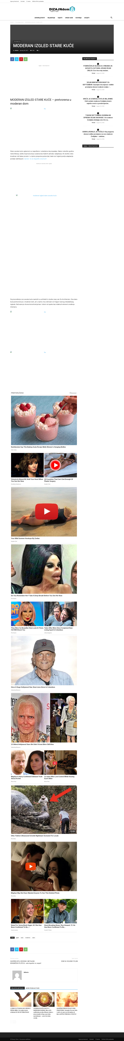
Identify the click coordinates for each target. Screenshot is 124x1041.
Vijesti (60, 18)
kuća (22, 937)
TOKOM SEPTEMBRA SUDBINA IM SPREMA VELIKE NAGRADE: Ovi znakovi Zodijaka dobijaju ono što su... (98, 117)
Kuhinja (79, 18)
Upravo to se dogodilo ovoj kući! (35, 159)
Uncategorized (19, 22)
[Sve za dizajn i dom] (62, 9)
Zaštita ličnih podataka (38, 1)
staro (33, 937)
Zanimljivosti (40, 18)
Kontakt (23, 1)
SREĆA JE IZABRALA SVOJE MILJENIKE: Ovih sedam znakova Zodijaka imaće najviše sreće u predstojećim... (98, 101)
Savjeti (86, 18)
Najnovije (51, 18)
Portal (93, 73)
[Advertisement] (44, 80)
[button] (111, 18)
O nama (28, 1)
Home (12, 22)
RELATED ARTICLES (17, 988)
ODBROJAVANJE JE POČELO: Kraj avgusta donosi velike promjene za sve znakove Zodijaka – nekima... (98, 134)
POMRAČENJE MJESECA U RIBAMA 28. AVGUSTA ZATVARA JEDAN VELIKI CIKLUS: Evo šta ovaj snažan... (98, 68)
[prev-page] (11, 1022)
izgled (17, 937)
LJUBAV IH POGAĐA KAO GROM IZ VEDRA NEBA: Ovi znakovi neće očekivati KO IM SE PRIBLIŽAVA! (20, 1010)
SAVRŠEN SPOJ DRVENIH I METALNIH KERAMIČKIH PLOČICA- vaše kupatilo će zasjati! (25, 962)
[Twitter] (17, 59)
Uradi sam (69, 18)
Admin (16, 50)
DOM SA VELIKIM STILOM (69, 961)
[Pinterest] (21, 59)
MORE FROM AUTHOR (32, 988)
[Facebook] (12, 59)
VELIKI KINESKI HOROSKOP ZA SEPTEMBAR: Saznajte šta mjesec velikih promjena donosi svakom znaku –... (98, 84)
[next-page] (14, 1022)
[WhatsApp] (26, 59)
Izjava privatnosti (14, 1)
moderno (27, 937)
